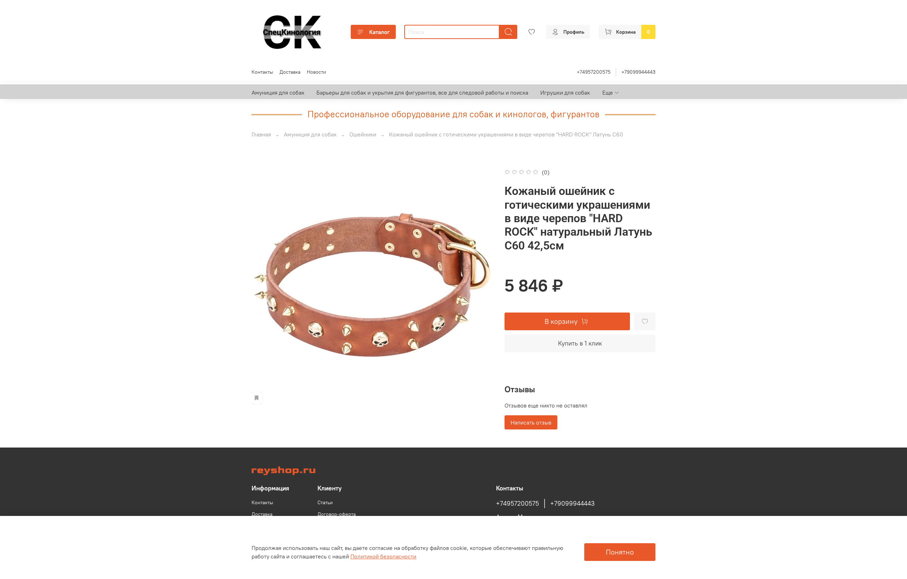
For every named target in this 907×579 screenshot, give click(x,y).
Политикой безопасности (383, 556)
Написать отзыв (531, 422)
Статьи (325, 502)
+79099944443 (638, 72)
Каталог (379, 31)
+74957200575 (593, 72)
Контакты (262, 72)
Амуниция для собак (278, 92)
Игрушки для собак (565, 92)
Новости (316, 72)
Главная (261, 134)
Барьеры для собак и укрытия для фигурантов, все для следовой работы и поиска (422, 92)
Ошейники (362, 134)
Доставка (290, 72)
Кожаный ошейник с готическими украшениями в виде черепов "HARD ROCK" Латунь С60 (506, 134)
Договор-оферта (336, 514)
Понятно (620, 551)
